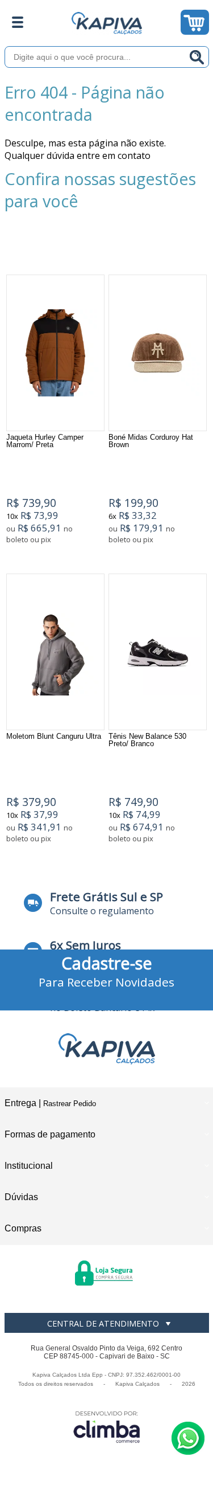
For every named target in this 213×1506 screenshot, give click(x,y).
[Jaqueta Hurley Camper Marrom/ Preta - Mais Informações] (55, 353)
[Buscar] (197, 57)
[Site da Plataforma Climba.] (106, 1426)
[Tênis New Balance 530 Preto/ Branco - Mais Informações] (157, 652)
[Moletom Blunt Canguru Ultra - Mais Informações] (55, 652)
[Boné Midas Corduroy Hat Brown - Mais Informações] (157, 353)
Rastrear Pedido (69, 1103)
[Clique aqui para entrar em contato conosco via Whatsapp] (188, 1438)
